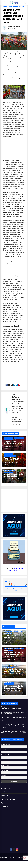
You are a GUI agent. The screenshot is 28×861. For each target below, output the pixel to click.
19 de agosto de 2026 (11, 690)
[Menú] (3, 2)
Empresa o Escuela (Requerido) (8, 760)
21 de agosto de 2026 (11, 640)
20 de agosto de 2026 (11, 673)
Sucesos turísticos (8, 667)
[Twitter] (13, 425)
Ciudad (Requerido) (5, 765)
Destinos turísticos (18, 648)
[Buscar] (25, 2)
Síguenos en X (5, 803)
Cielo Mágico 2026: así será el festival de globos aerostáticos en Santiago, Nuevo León (13, 719)
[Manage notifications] (24, 858)
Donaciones (4, 806)
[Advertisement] (14, 149)
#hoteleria (14, 586)
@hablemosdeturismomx (16, 581)
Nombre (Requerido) (6, 744)
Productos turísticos (18, 6)
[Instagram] (19, 425)
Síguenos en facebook (8, 799)
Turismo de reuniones (9, 684)
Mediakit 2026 (5, 795)
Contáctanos (5, 792)
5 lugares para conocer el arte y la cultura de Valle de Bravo (14, 444)
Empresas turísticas (16, 631)
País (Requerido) (5, 770)
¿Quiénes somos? (6, 788)
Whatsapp (3, 775)
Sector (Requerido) (5, 754)
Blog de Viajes (7, 631)
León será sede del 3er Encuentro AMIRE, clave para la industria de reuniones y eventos (14, 726)
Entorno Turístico (15, 26)
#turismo (8, 586)
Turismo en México (8, 439)
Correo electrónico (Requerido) (8, 749)
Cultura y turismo (7, 6)
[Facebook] (16, 425)
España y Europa (7, 633)
